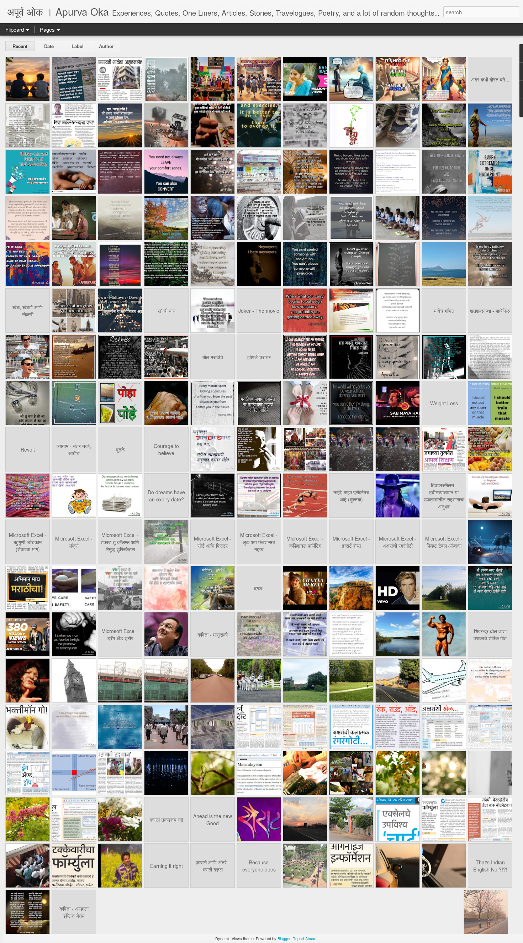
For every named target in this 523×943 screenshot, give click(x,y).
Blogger (284, 938)
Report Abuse (304, 938)
